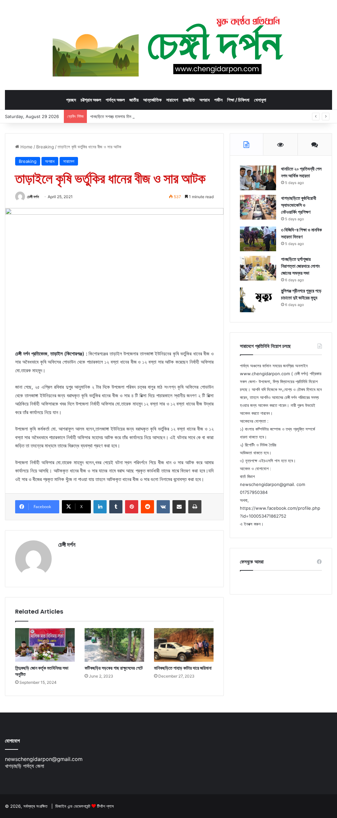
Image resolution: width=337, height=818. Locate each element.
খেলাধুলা (260, 100)
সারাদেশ (172, 100)
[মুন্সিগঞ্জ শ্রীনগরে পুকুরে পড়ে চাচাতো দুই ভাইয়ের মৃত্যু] (258, 300)
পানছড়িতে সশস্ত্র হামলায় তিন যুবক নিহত (118, 116)
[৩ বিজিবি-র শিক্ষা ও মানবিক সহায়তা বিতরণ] (258, 239)
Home (26, 146)
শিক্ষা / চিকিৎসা (238, 100)
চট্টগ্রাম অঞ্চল (91, 100)
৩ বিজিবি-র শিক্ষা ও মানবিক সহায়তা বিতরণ (301, 233)
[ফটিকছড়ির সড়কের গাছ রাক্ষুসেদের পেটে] (114, 645)
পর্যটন (218, 100)
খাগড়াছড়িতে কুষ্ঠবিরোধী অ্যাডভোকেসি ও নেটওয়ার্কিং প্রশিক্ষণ (298, 205)
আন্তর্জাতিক (152, 100)
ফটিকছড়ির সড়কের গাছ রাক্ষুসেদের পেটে (114, 668)
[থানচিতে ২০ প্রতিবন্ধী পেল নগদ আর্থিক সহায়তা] (258, 178)
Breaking (45, 146)
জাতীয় (134, 100)
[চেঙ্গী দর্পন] (169, 44)
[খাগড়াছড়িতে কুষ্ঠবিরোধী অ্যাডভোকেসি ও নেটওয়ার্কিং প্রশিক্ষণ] (258, 207)
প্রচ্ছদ (71, 100)
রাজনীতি (189, 100)
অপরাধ (204, 100)
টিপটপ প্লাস (105, 806)
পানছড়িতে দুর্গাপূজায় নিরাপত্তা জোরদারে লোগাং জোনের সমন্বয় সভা (300, 266)
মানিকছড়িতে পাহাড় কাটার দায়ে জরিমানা (183, 668)
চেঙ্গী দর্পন (33, 196)
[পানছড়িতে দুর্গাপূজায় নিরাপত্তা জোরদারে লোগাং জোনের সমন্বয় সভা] (258, 268)
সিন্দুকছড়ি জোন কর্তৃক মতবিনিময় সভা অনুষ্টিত (41, 671)
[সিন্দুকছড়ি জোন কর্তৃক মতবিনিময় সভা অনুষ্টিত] (45, 645)
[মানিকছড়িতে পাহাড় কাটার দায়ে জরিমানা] (184, 645)
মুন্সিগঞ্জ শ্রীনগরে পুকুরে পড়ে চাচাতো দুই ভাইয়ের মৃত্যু (301, 294)
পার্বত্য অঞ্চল (115, 100)
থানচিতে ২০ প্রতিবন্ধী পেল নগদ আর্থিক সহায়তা (301, 172)
